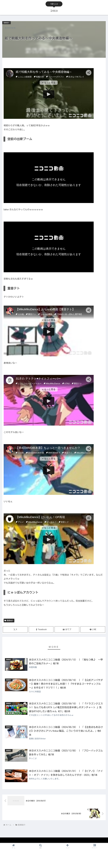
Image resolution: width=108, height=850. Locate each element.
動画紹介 (10, 620)
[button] (99, 512)
